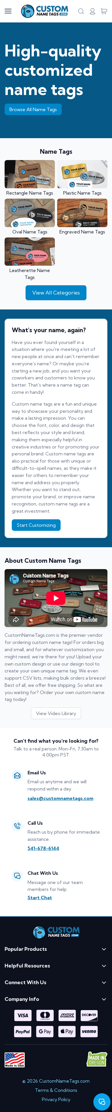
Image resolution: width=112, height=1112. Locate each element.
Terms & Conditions (56, 1090)
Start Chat (40, 897)
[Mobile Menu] (8, 11)
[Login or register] (92, 11)
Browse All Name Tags (33, 109)
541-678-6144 (43, 848)
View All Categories (56, 292)
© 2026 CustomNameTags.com (56, 1081)
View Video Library (56, 713)
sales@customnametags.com (60, 798)
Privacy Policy (56, 1099)
